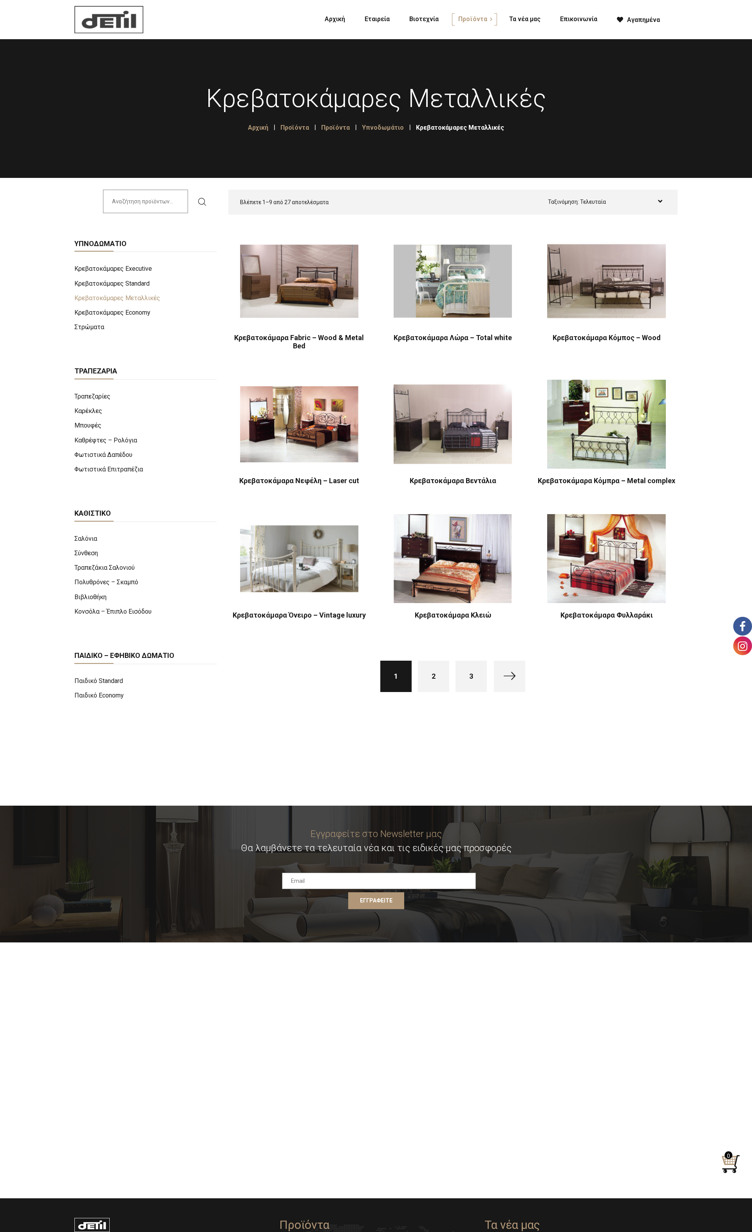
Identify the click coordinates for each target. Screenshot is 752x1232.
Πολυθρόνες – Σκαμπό (106, 582)
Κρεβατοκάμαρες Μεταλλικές (117, 298)
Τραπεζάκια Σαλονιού (104, 567)
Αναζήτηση (204, 201)
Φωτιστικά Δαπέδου (103, 454)
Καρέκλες (88, 411)
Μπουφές (87, 425)
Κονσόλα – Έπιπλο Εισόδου (113, 611)
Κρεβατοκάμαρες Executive (113, 268)
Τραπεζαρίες (92, 396)
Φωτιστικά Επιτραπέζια (108, 469)
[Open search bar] (679, 18)
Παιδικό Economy (99, 695)
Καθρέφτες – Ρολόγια (105, 440)
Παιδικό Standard (98, 681)
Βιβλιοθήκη (90, 597)
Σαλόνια (85, 538)
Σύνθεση (86, 553)
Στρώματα (89, 327)
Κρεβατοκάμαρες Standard (112, 283)
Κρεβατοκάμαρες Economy (112, 312)
